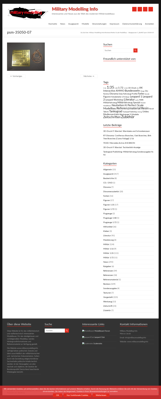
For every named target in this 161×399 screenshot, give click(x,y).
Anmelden (149, 24)
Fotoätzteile (116, 97)
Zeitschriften (112, 117)
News (62, 24)
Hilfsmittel (107, 227)
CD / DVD (107, 183)
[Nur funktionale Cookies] (158, 392)
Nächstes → (89, 76)
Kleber (106, 231)
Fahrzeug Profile (130, 94)
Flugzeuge (107, 214)
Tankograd (115, 111)
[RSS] (150, 9)
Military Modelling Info (75, 9)
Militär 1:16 (108, 249)
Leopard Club (99, 337)
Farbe (141, 93)
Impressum (114, 24)
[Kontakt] (145, 9)
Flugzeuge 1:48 (109, 218)
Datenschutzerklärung (132, 24)
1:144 (126, 88)
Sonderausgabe (110, 288)
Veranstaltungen (99, 24)
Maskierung (108, 240)
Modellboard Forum (102, 331)
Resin (145, 108)
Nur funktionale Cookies (77, 395)
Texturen (107, 293)
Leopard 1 (136, 96)
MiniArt (143, 103)
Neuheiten (118, 105)
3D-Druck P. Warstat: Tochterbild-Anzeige (121, 147)
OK (57, 395)
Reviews (107, 32)
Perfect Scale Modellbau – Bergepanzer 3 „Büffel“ (127, 32)
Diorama (114, 94)
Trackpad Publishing (130, 112)
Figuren (107, 97)
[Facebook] (134, 9)
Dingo (142, 91)
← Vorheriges (16, 76)
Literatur (129, 99)
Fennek (147, 94)
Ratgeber (107, 266)
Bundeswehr (132, 90)
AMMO (120, 91)
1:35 (110, 87)
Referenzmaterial (128, 108)
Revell (151, 109)
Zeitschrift (107, 306)
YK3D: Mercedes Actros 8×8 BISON (119, 143)
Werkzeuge (124, 114)
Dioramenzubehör (111, 192)
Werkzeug (107, 302)
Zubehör (127, 117)
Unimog (139, 112)
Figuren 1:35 (108, 205)
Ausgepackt (73, 24)
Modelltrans (107, 105)
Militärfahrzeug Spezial (128, 102)
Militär (106, 244)
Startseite (52, 24)
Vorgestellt (108, 297)
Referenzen (108, 271)
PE (126, 106)
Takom (106, 112)
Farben (106, 196)
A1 (138, 88)
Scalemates (97, 344)
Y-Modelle (134, 114)
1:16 (104, 88)
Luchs (137, 100)
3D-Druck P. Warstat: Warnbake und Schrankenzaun (126, 131)
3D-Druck (132, 88)
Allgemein (107, 170)
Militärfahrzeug (110, 103)
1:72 (120, 88)
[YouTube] (140, 9)
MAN (141, 100)
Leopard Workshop (114, 100)
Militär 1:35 (108, 253)
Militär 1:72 (108, 258)
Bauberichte (108, 178)
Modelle (85, 24)
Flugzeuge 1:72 (109, 222)
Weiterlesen (101, 395)
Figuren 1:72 (108, 209)
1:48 (116, 88)
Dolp (121, 94)
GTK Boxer (126, 97)
